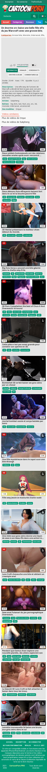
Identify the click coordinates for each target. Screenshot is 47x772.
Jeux (42, 277)
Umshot (6, 315)
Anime (19, 235)
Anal (4, 159)
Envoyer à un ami (15, 75)
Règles (28, 745)
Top (39, 22)
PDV (15, 621)
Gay (24, 159)
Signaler (23, 70)
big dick (14, 104)
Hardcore (6, 200)
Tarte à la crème (8, 162)
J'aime (11, 65)
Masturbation (12, 503)
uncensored (25, 106)
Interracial (35, 35)
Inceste (13, 541)
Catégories (17, 22)
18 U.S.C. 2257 (39, 745)
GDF (38, 315)
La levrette (28, 235)
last (19, 104)
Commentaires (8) (31, 75)
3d (36, 104)
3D (4, 197)
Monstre (26, 35)
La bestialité (37, 388)
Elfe (42, 35)
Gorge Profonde (14, 159)
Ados (9, 312)
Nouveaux (30, 22)
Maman (6, 541)
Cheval (5, 388)
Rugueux (21, 277)
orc (32, 104)
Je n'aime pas (14, 65)
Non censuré (32, 159)
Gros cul (39, 273)
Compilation (27, 312)
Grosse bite (17, 35)
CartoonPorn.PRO (17, 766)
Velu (9, 350)
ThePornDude (36, 2)
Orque (18, 109)
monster (5, 106)
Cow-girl (41, 580)
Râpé (14, 200)
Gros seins (30, 197)
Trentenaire (27, 541)
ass (28, 104)
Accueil (6, 22)
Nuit (24, 104)
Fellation (20, 162)
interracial (14, 106)
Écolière (22, 503)
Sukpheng (15, 101)
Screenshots (34, 70)
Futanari (21, 197)
